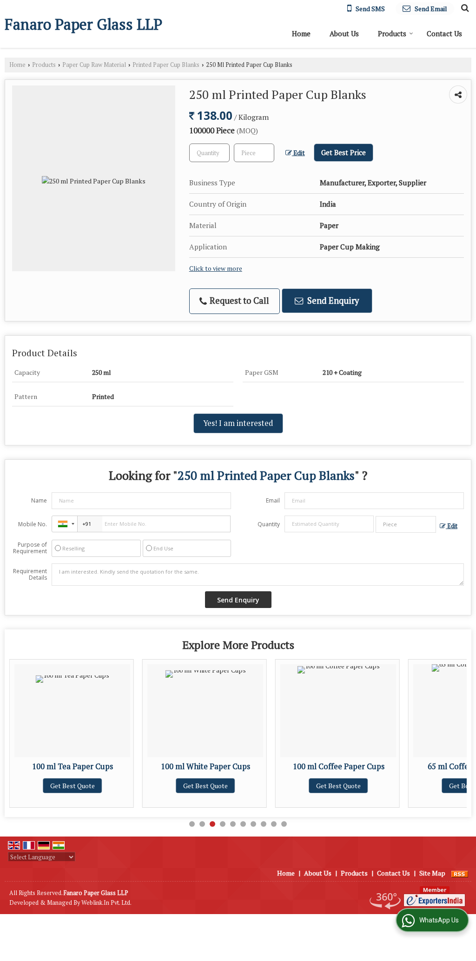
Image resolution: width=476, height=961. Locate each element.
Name (39, 500)
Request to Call (238, 300)
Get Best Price (343, 152)
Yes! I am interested (238, 423)
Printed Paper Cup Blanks (165, 65)
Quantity (269, 524)
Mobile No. (32, 524)
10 (284, 824)
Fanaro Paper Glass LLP (83, 24)
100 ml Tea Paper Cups (72, 766)
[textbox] (254, 153)
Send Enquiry (332, 300)
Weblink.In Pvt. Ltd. (106, 903)
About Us (344, 33)
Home (301, 33)
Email (273, 500)
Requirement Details (30, 574)
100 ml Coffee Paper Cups (338, 766)
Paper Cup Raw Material (94, 65)
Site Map (432, 873)
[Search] (463, 7)
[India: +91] (65, 524)
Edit (298, 153)
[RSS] (459, 873)
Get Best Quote (72, 785)
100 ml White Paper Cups (205, 766)
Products (392, 33)
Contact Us (444, 33)
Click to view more (215, 268)
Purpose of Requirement (30, 548)
